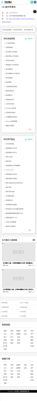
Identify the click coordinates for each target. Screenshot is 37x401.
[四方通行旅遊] (8, 3)
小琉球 (32, 346)
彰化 (11, 337)
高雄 (18, 340)
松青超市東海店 (10, 112)
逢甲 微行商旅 (10, 191)
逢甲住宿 (4, 302)
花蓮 (25, 331)
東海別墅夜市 (10, 91)
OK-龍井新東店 (10, 43)
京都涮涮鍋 (9, 47)
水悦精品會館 (10, 196)
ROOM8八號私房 (11, 108)
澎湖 (31, 331)
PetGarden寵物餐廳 (11, 121)
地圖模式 (30, 38)
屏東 (18, 343)
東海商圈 (8, 82)
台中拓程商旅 (10, 144)
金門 (31, 334)
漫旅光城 (8, 161)
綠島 (31, 343)
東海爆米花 (9, 95)
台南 (18, 337)
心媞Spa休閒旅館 (11, 222)
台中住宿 (23, 311)
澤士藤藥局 (9, 69)
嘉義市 (18, 331)
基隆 (5, 331)
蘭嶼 (31, 340)
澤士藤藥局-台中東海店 (13, 73)
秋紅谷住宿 (24, 307)
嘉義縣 (18, 334)
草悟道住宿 (5, 307)
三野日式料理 (10, 104)
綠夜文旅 (8, 187)
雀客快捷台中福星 (11, 178)
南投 (11, 340)
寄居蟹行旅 (9, 200)
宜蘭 (5, 349)
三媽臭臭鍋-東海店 (11, 86)
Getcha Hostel (10, 170)
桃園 (5, 340)
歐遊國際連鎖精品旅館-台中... (15, 213)
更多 (34, 240)
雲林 (11, 343)
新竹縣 (5, 346)
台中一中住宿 (24, 302)
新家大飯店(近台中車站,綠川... (15, 183)
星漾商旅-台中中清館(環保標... (15, 209)
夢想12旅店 (9, 157)
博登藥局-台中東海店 (12, 65)
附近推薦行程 (29, 29)
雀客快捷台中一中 (11, 217)
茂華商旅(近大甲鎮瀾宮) (13, 165)
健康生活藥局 (10, 125)
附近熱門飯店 (18, 29)
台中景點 (23, 316)
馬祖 (31, 337)
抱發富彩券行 (10, 99)
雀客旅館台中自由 (11, 174)
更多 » (30, 129)
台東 (25, 334)
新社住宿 (4, 316)
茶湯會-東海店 (10, 60)
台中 (11, 334)
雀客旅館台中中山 (11, 152)
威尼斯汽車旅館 (10, 226)
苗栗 (11, 331)
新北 (5, 337)
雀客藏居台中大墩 (11, 148)
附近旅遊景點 (8, 29)
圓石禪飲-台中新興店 (12, 56)
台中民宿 (4, 311)
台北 (5, 334)
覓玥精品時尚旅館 (11, 204)
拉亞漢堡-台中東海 (11, 52)
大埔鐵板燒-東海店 (11, 117)
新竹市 (5, 343)
